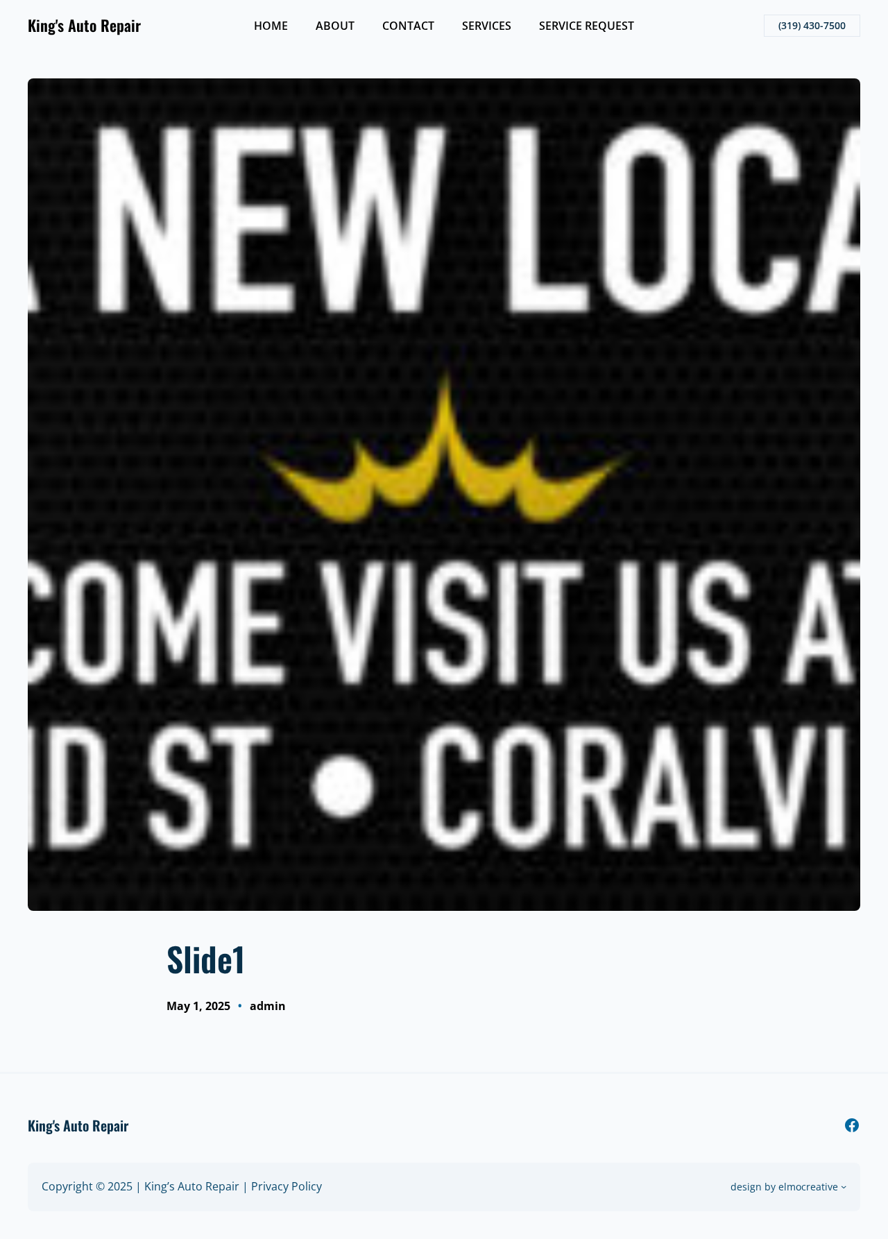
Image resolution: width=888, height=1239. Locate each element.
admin (268, 1006)
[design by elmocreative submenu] (843, 1186)
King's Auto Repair (84, 25)
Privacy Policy (286, 1186)
